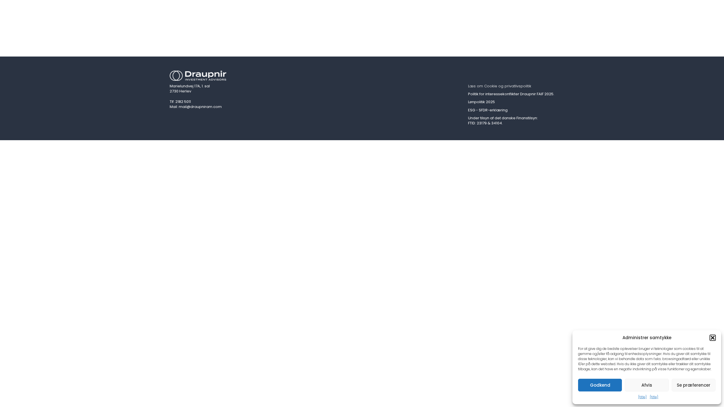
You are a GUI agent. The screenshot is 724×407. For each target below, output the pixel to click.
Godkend (600, 385)
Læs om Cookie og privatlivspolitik (499, 86)
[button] (713, 338)
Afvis (646, 385)
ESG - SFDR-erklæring (488, 110)
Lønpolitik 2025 (481, 102)
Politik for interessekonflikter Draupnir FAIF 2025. (511, 94)
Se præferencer (693, 385)
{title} (642, 397)
